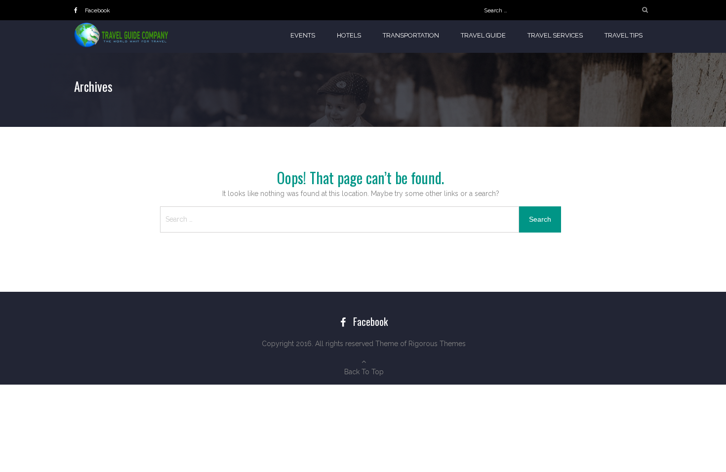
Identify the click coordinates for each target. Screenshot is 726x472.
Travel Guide (483, 35)
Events (302, 35)
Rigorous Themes (437, 344)
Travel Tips (624, 35)
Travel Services (555, 35)
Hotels (349, 35)
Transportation (411, 35)
